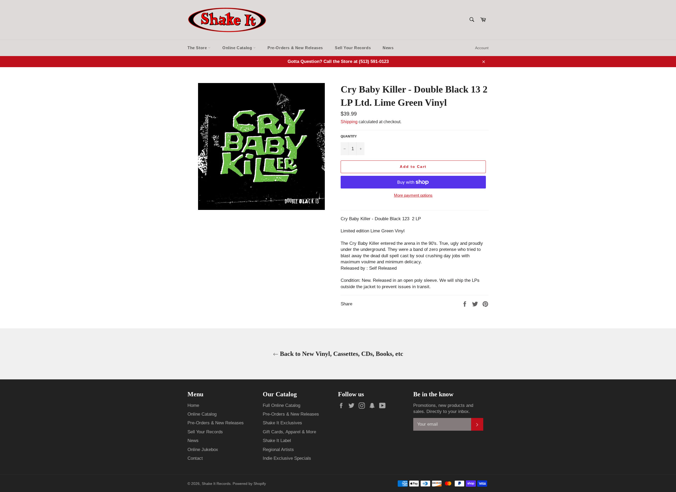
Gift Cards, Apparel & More (289, 431)
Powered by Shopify (249, 484)
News (388, 47)
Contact (195, 458)
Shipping (349, 121)
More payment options (413, 195)
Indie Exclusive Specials (287, 458)
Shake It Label (277, 440)
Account (482, 48)
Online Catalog (237, 47)
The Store (197, 47)
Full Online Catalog (281, 405)
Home (193, 405)
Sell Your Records (353, 47)
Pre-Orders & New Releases (295, 47)
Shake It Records (216, 484)
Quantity (349, 136)
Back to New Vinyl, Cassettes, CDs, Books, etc (340, 353)
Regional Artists (278, 449)
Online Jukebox (202, 449)
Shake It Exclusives (282, 422)
